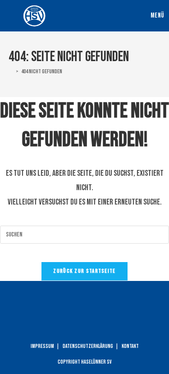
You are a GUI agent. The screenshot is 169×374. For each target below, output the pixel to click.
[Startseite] (11, 71)
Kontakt (130, 346)
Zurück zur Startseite (84, 271)
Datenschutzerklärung (88, 346)
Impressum (42, 346)
